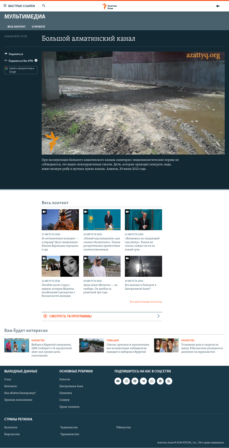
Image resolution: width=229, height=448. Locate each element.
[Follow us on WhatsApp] (151, 381)
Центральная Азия (71, 386)
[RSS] (168, 381)
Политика (65, 393)
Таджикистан (69, 427)
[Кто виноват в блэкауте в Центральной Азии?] (143, 266)
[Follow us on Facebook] (134, 381)
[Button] (13, 55)
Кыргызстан (12, 434)
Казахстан (38, 340)
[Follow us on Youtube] (117, 381)
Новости (64, 379)
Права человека (69, 407)
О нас (7, 379)
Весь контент (16, 26)
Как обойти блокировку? (20, 393)
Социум (64, 400)
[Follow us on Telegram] (143, 381)
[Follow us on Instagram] (126, 381)
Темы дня (112, 340)
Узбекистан (123, 427)
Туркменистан (69, 434)
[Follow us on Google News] (160, 381)
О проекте (38, 26)
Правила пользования (18, 400)
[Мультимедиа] (218, 6)
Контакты (10, 386)
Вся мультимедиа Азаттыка (146, 302)
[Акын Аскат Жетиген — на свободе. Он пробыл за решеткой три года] (102, 266)
